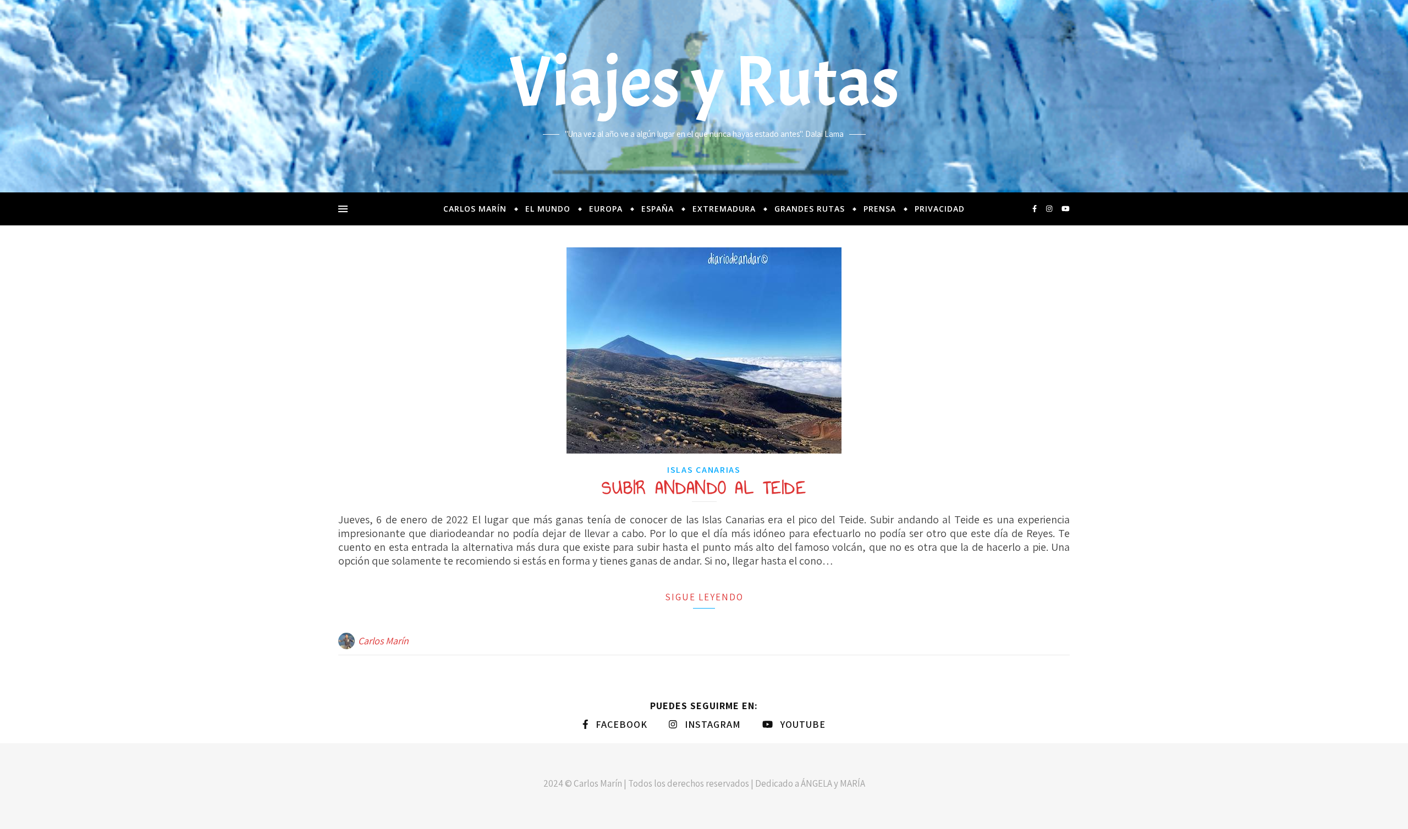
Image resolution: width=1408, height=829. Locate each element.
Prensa (880, 208)
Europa (606, 208)
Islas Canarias (704, 470)
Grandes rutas (809, 208)
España (657, 208)
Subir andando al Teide (704, 487)
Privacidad (940, 208)
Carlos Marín (475, 208)
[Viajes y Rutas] (704, 96)
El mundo (547, 208)
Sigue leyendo (704, 597)
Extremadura (724, 208)
